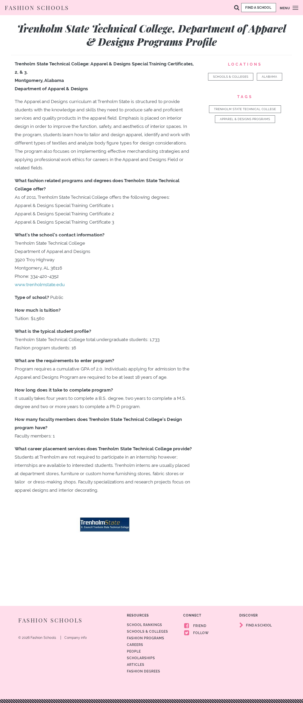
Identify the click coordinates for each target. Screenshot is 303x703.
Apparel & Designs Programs (245, 119)
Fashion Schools (37, 7)
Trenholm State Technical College (245, 109)
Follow (200, 633)
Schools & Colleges (230, 76)
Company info (75, 638)
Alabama (269, 76)
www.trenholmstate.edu (40, 284)
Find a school (258, 7)
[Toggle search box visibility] (236, 7)
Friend (199, 626)
